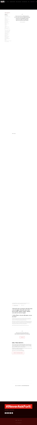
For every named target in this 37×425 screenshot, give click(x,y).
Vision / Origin (6, 13)
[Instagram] (9, 413)
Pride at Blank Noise (18, 1)
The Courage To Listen (7, 18)
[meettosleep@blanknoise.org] (5, 413)
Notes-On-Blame (7, 41)
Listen (5, 17)
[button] (14, 26)
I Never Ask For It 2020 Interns (7, 37)
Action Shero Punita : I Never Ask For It (16, 305)
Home (5, 1)
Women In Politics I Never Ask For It (7, 36)
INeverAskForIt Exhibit (7, 22)
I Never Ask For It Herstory (7, 24)
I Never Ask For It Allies (7, 26)
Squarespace (19, 422)
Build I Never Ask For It (7, 29)
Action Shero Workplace (6, 35)
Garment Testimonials (6, 14)
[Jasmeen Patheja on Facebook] (10, 413)
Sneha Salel (22, 305)
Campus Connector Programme (7, 33)
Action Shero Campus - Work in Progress (7, 31)
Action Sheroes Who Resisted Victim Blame (7, 39)
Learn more (22, 337)
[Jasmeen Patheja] (12, 413)
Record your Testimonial (6, 15)
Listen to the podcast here (18, 352)
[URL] (7, 413)
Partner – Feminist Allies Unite (7, 28)
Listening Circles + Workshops (7, 19)
